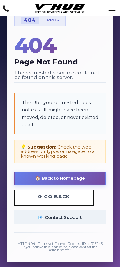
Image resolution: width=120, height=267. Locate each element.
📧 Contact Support (60, 217)
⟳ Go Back (54, 196)
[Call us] (6, 9)
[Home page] (60, 8)
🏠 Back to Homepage (60, 178)
